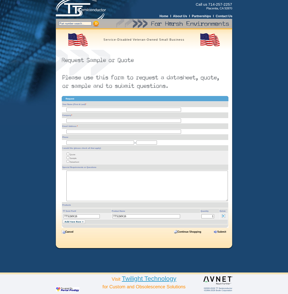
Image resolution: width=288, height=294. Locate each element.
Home (163, 16)
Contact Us (224, 16)
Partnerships (201, 16)
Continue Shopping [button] (189, 231)
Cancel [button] (69, 231)
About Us (180, 16)
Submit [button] (221, 231)
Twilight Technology (149, 278)
